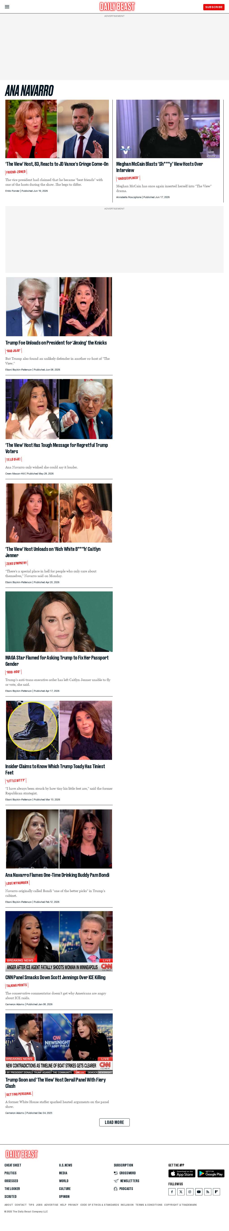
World (63, 1181)
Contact (21, 1204)
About (8, 1204)
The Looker (12, 1189)
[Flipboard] (216, 1192)
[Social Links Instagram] (189, 1192)
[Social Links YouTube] (198, 1192)
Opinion (64, 1197)
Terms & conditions (148, 1204)
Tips (31, 1204)
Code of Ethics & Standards (99, 1204)
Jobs (39, 1204)
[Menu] (11, 6)
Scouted (10, 1197)
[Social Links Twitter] (180, 1192)
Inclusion (127, 1204)
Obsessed (11, 1181)
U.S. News (65, 1165)
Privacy (73, 1204)
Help (63, 1204)
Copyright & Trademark (180, 1204)
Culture (65, 1189)
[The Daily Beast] (117, 7)
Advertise (51, 1204)
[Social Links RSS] (207, 1192)
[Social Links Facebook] (172, 1192)
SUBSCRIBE (214, 7)
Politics (10, 1173)
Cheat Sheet (12, 1165)
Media (63, 1173)
